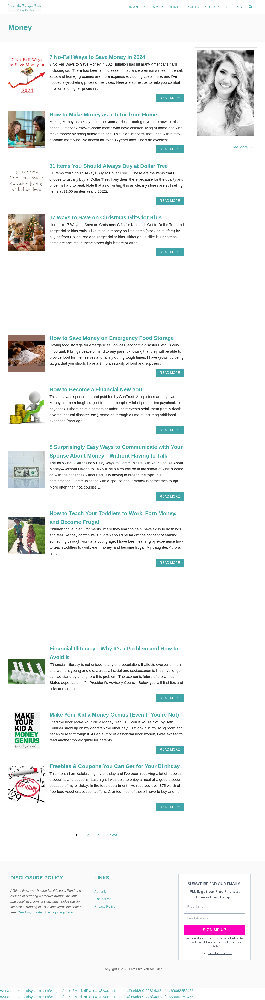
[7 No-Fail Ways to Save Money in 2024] (26, 77)
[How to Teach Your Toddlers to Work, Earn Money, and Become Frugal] (26, 537)
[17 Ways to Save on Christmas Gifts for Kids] (26, 234)
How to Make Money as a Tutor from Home (103, 114)
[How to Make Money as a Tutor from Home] (26, 131)
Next (113, 835)
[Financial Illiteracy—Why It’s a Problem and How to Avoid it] (26, 673)
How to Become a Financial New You (95, 389)
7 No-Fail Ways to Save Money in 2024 (97, 57)
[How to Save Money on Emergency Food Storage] (26, 355)
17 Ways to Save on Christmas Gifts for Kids (105, 217)
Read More (171, 99)
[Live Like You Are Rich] (45, 7)
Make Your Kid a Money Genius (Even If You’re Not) (114, 715)
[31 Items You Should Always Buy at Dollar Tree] (26, 183)
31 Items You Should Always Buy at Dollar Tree (108, 166)
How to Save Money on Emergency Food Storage (111, 338)
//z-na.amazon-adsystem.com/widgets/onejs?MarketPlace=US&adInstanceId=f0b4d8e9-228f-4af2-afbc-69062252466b (98, 991)
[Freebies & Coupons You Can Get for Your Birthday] (26, 786)
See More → (242, 147)
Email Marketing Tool (220, 953)
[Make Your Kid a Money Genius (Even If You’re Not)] (26, 732)
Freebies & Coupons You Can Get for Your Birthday (114, 766)
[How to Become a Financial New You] (26, 409)
